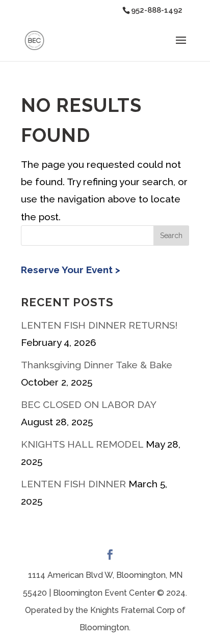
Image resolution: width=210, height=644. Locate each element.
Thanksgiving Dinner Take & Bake (96, 364)
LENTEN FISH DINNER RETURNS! (99, 325)
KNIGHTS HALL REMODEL (82, 444)
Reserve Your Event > (70, 269)
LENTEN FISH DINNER (73, 483)
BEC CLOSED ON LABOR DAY (88, 404)
